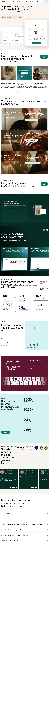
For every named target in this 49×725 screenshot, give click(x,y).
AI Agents (34, 1)
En (37, 1)
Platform (13, 1)
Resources (24, 1)
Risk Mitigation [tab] (44, 191)
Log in (41, 1)
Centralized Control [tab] (14, 191)
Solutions (18, 1)
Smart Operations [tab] (22, 191)
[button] (12, 337)
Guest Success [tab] (29, 191)
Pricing (29, 1)
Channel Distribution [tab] (6, 191)
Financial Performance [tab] (37, 191)
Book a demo (29, 331)
